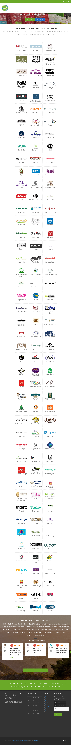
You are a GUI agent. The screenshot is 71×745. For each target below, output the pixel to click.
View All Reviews (29, 670)
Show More (64, 655)
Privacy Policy (16, 740)
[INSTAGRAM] (66, 1)
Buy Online (30, 19)
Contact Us (40, 19)
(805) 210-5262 (8, 698)
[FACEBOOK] (63, 1)
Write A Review (42, 670)
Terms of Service (23, 740)
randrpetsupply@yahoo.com (11, 699)
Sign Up (58, 714)
